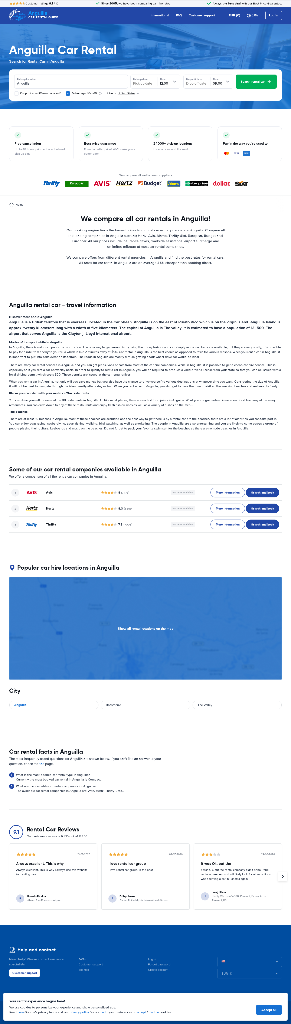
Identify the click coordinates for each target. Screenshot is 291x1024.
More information (228, 492)
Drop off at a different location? (40, 93)
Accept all (269, 1009)
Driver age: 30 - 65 (84, 93)
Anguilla (20, 705)
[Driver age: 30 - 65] (68, 93)
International (160, 15)
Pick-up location (26, 79)
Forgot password (159, 964)
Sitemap (84, 970)
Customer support (202, 15)
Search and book (262, 492)
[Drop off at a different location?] (16, 93)
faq (41, 764)
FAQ (179, 15)
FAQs (82, 959)
